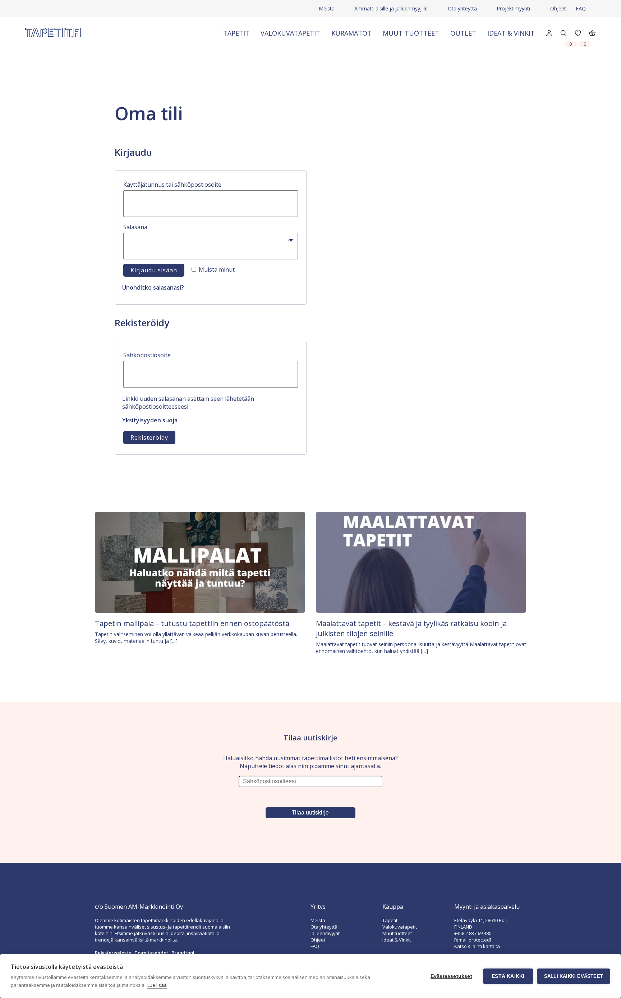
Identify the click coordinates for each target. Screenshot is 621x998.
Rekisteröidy (149, 437)
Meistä (327, 8)
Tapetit (236, 33)
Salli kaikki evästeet (573, 976)
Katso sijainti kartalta (477, 946)
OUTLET (463, 33)
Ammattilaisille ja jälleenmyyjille (391, 8)
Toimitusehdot (151, 952)
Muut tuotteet (411, 33)
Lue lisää (157, 985)
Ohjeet (558, 8)
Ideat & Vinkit (511, 33)
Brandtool (182, 952)
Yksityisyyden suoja (150, 420)
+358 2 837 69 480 (472, 933)
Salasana (151, 227)
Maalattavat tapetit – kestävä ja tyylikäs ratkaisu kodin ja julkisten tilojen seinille (411, 628)
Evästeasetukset (451, 976)
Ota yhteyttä (462, 8)
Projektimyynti (513, 8)
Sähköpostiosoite (162, 355)
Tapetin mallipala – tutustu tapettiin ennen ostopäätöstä (192, 623)
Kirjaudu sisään (153, 270)
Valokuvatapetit (290, 33)
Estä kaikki (508, 976)
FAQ (581, 8)
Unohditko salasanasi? (153, 287)
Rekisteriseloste (113, 952)
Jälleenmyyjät (325, 933)
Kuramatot (351, 33)
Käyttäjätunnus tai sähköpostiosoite (188, 184)
